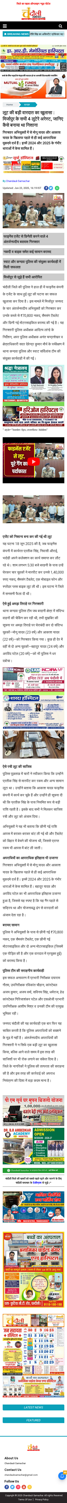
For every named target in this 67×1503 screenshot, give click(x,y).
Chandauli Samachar (18, 181)
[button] (5, 26)
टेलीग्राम (37, 1182)
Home (9, 104)
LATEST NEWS (33, 1407)
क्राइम (27, 104)
